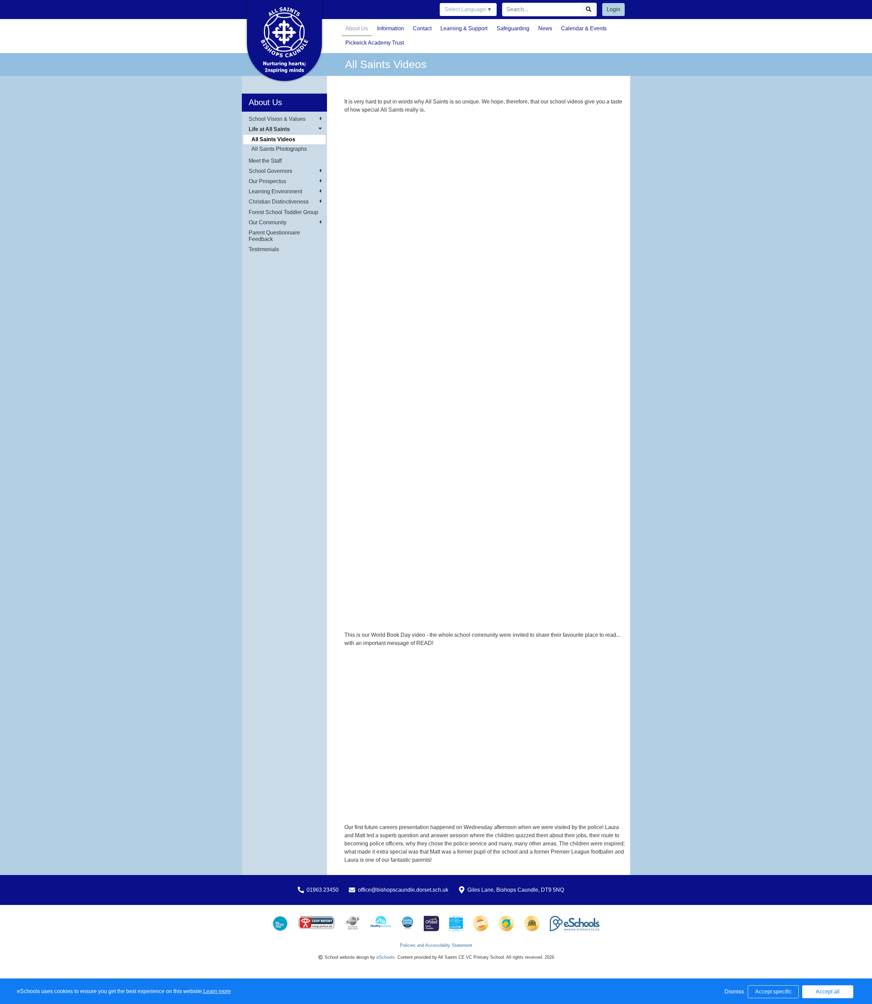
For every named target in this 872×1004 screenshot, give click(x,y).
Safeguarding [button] (513, 28)
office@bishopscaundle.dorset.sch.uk (403, 890)
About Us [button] (356, 28)
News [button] (545, 28)
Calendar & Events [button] (584, 28)
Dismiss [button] (734, 991)
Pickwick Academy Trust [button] (374, 43)
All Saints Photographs (279, 149)
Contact (422, 28)
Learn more (217, 991)
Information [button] (390, 28)
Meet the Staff (265, 161)
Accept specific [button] (773, 991)
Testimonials (264, 249)
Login (613, 9)
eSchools (385, 957)
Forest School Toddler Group (283, 212)
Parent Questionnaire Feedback (274, 236)
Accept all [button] (828, 991)
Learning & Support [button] (463, 28)
